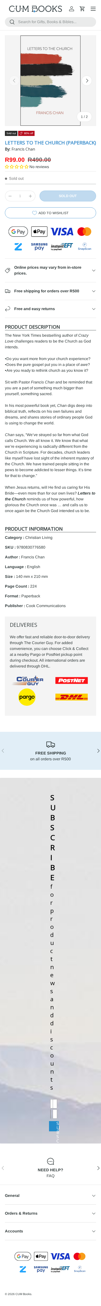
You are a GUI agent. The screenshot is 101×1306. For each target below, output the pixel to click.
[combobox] (50, 22)
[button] (82, 8)
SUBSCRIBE (57, 1126)
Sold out (68, 196)
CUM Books (23, 1294)
